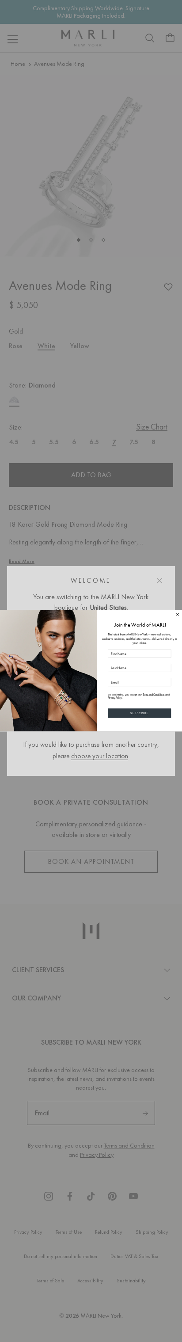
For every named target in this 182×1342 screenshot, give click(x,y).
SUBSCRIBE (139, 713)
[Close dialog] (178, 615)
